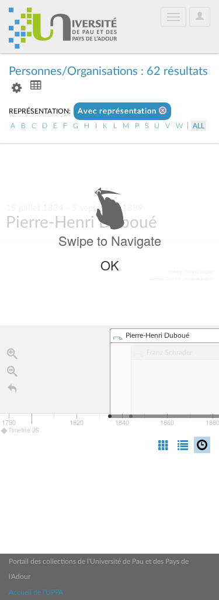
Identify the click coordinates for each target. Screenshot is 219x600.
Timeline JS (23, 430)
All (198, 125)
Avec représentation (118, 111)
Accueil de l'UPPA (36, 592)
